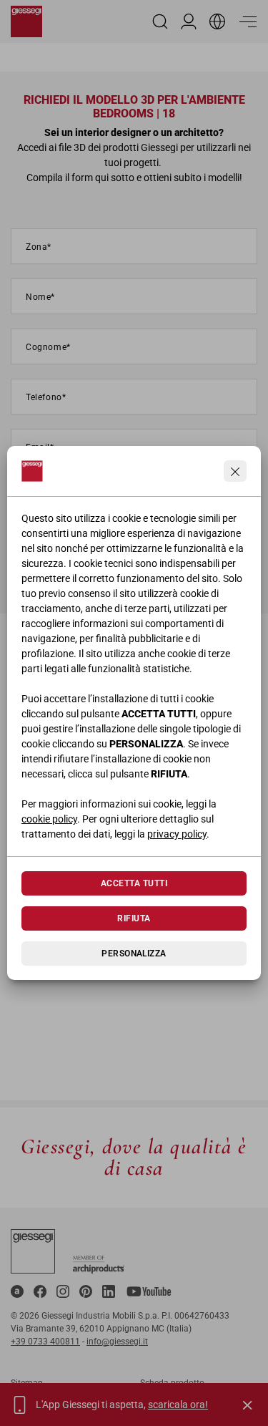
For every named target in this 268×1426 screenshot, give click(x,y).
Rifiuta (133, 918)
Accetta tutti (134, 883)
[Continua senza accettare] (235, 471)
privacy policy (177, 834)
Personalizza (134, 954)
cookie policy (49, 819)
